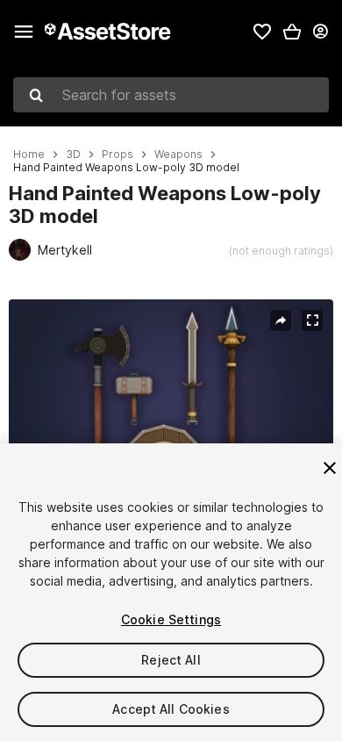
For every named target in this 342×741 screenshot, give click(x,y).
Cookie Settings (171, 619)
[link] (262, 31)
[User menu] (320, 31)
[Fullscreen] (312, 320)
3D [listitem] (73, 154)
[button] (292, 31)
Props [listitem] (117, 154)
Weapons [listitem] (178, 154)
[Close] (329, 468)
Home (29, 154)
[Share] (280, 320)
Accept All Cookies (171, 708)
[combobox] (171, 94)
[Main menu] (23, 31)
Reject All (170, 659)
